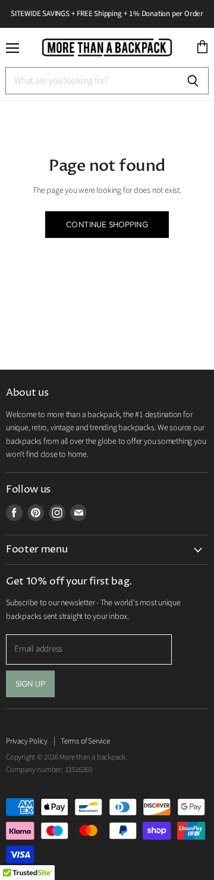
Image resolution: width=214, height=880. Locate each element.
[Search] (193, 80)
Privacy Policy (27, 741)
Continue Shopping (106, 224)
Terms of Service (85, 741)
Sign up (30, 683)
